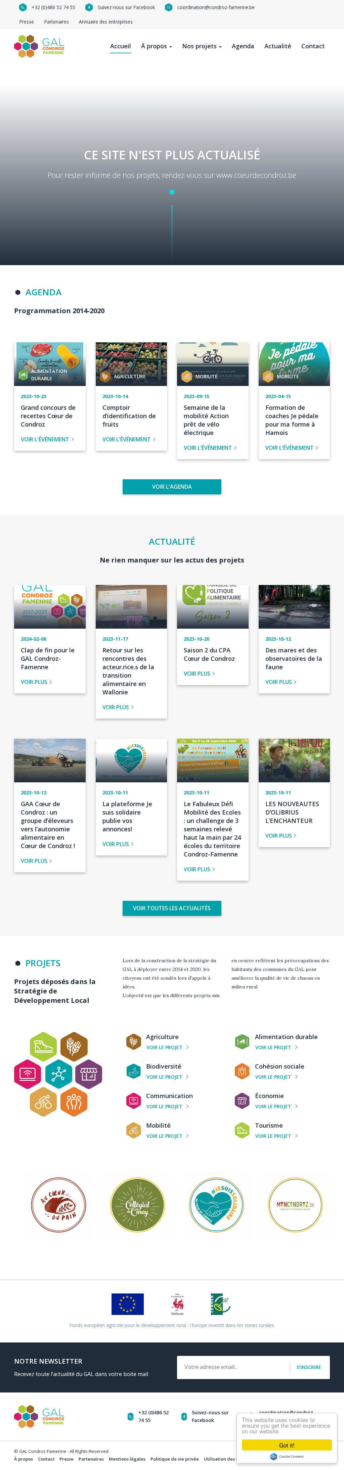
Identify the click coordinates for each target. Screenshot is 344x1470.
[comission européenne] (128, 1303)
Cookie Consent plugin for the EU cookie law (287, 1456)
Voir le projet (164, 1047)
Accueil (120, 46)
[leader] (221, 1303)
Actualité (277, 46)
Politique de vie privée (174, 1459)
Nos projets (200, 46)
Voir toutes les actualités (172, 908)
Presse (26, 21)
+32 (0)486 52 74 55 (53, 7)
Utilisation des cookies (228, 1459)
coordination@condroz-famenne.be (216, 7)
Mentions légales (127, 1459)
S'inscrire (309, 1367)
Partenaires (56, 21)
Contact (313, 46)
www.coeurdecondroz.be (256, 175)
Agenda (243, 46)
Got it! (287, 1445)
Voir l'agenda (172, 486)
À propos (155, 46)
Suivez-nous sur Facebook (126, 7)
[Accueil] (41, 46)
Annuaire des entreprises (106, 21)
